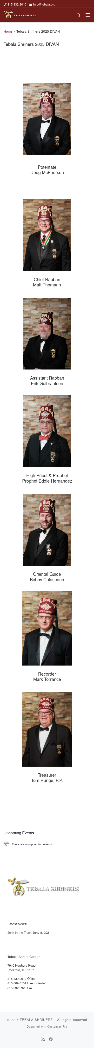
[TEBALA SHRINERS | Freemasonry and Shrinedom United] (20, 14)
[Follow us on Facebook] (51, 1039)
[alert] (47, 844)
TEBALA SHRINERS (36, 1019)
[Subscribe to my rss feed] (43, 1039)
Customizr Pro (57, 1026)
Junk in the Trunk (19, 932)
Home (8, 31)
